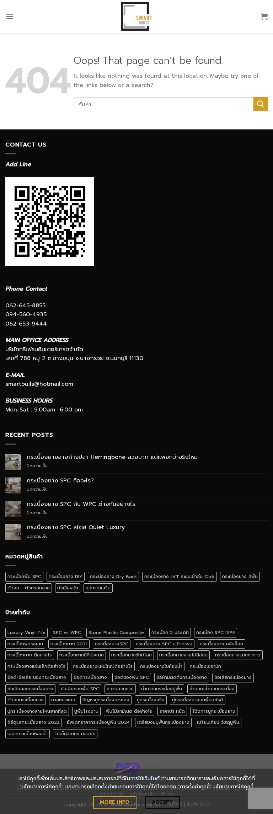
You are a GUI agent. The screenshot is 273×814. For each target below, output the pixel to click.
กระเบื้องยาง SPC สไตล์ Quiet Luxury (76, 527)
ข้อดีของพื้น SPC (131, 677)
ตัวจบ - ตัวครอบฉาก (28, 587)
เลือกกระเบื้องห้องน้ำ (27, 733)
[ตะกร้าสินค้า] (264, 16)
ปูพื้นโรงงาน (86, 711)
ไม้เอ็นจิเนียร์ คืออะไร (75, 733)
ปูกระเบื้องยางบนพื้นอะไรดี (197, 699)
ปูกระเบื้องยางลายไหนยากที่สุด (37, 711)
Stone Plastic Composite (116, 632)
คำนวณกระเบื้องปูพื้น (161, 688)
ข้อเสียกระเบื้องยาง (233, 677)
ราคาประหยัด (172, 711)
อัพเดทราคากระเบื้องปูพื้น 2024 (98, 722)
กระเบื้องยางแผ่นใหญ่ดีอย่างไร (103, 666)
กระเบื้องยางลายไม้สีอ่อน (183, 654)
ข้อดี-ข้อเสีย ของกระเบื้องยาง (36, 677)
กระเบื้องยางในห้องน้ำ (161, 666)
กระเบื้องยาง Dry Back (113, 576)
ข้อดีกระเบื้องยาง (90, 677)
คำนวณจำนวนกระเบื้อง (212, 688)
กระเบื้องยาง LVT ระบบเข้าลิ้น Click (179, 576)
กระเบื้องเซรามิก (205, 666)
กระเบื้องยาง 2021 (68, 643)
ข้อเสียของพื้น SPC (80, 688)
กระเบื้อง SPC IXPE (215, 632)
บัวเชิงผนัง (67, 587)
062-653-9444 (26, 323)
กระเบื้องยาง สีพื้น (240, 576)
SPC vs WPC (67, 632)
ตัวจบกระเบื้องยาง (25, 699)
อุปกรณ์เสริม (98, 587)
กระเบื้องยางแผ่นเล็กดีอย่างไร (36, 666)
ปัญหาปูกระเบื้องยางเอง (105, 699)
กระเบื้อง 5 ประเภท (170, 632)
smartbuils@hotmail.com (39, 384)
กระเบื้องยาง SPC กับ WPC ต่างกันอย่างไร (81, 504)
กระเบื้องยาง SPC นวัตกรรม (164, 643)
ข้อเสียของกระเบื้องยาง (30, 688)
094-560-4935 (26, 314)
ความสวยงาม (120, 688)
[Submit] (260, 104)
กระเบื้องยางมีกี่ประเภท (81, 654)
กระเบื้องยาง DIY (65, 576)
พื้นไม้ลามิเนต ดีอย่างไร (129, 711)
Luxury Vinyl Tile (26, 632)
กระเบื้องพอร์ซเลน (25, 643)
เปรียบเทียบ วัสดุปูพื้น (218, 722)
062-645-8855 (25, 305)
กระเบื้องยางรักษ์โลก (131, 654)
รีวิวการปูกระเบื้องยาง (213, 711)
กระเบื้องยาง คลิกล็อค (221, 643)
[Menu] (9, 16)
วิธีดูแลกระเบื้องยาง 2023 (33, 722)
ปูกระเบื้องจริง (151, 699)
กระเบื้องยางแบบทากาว (238, 654)
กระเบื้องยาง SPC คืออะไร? (60, 480)
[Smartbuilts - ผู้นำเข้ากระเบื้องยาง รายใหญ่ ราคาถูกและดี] (137, 16)
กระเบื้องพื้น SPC (24, 576)
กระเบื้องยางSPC (111, 643)
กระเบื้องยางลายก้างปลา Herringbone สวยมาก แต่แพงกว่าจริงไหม (112, 457)
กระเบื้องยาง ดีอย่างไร (29, 654)
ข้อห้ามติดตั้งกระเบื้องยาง (181, 677)
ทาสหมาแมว (63, 699)
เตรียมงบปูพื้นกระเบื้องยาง (163, 722)
